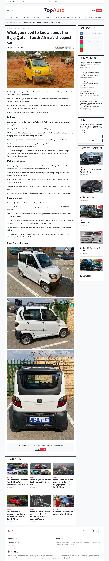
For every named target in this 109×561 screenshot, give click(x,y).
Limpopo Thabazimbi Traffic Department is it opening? (88, 93)
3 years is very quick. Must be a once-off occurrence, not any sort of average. (90, 83)
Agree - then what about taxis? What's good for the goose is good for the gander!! (91, 64)
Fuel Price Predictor (79, 18)
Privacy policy (11, 548)
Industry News (20, 18)
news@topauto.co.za (13, 542)
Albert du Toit (25, 29)
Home (9, 22)
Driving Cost (65, 18)
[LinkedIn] (24, 1)
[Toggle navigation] (8, 10)
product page (19, 98)
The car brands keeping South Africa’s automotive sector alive (17, 482)
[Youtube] (13, 1)
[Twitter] (10, 1)
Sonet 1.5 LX (85, 222)
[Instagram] (17, 1)
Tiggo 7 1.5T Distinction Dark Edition (90, 171)
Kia (81, 220)
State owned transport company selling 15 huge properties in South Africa (63, 483)
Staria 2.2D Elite (87, 197)
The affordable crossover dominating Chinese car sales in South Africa (17, 515)
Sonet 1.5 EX (85, 276)
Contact (90, 18)
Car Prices (55, 18)
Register (99, 11)
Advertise (98, 18)
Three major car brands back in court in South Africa (40, 482)
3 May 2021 (17, 29)
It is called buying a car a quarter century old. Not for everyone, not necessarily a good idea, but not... (90, 74)
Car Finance (46, 18)
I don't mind (84, 133)
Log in (93, 11)
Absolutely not (85, 131)
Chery (82, 167)
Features (10, 18)
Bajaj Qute (13, 91)
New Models (31, 18)
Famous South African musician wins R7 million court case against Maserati (40, 515)
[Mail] (22, 48)
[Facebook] (7, 1)
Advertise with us (12, 545)
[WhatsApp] (20, 1)
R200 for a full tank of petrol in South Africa (63, 513)
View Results (91, 140)
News (38, 18)
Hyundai (82, 195)
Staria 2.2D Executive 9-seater (90, 249)
